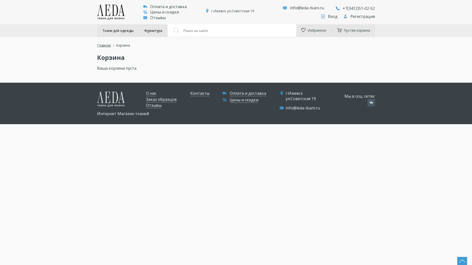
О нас (151, 93)
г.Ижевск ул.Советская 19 (232, 11)
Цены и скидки (164, 12)
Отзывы (158, 17)
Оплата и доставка (168, 6)
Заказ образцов (161, 99)
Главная (104, 45)
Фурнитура (153, 30)
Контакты (199, 93)
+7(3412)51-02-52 (359, 8)
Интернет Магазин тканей (123, 113)
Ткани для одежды (118, 30)
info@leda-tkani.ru (307, 8)
